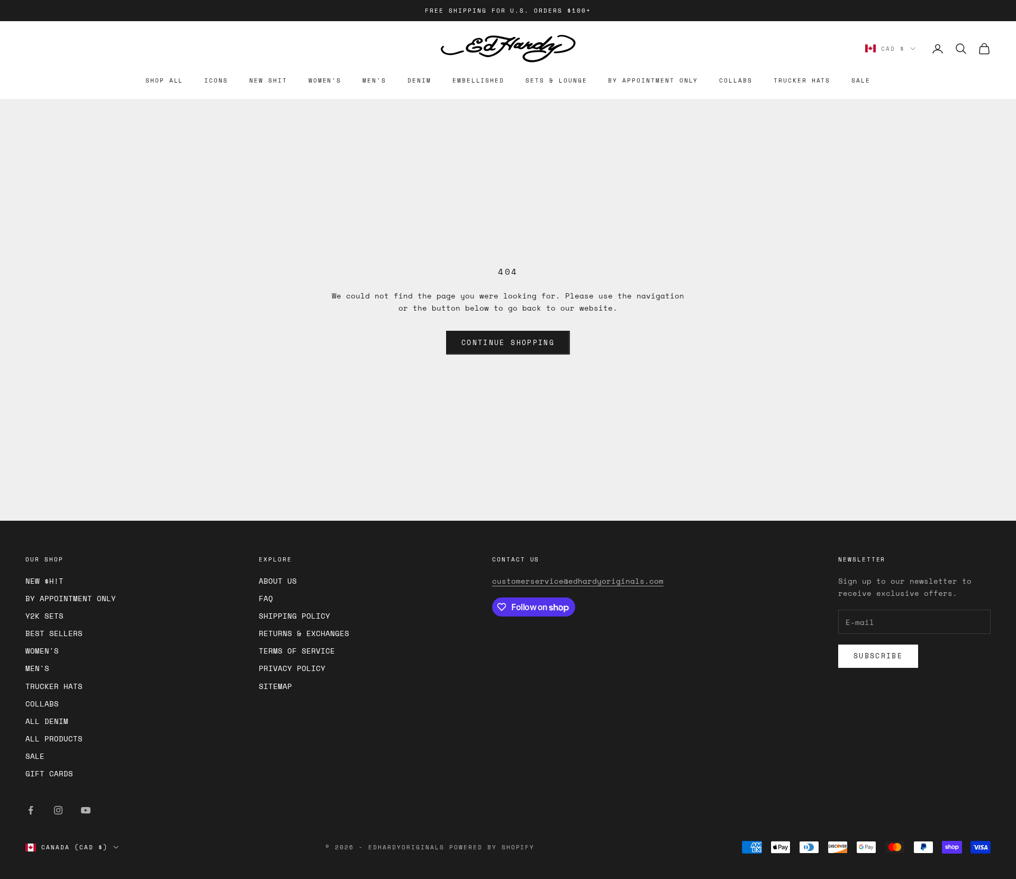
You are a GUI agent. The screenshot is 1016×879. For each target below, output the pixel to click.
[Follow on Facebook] (30, 810)
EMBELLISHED (478, 80)
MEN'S (374, 80)
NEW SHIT (268, 80)
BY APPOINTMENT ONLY (653, 80)
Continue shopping (508, 342)
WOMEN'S (325, 80)
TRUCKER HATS (802, 80)
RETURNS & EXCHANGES (304, 633)
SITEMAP (275, 686)
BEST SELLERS (54, 633)
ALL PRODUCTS (54, 738)
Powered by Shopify (492, 847)
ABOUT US (278, 580)
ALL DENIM (46, 721)
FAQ (266, 598)
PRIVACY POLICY (292, 668)
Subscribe (878, 655)
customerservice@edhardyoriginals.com (578, 580)
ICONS (216, 80)
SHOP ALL (165, 80)
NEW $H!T (44, 580)
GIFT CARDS (49, 773)
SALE (860, 80)
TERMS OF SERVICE (297, 650)
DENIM (419, 80)
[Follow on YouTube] (85, 810)
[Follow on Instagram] (58, 810)
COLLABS (735, 80)
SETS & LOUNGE (556, 80)
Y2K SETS (44, 615)
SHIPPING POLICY (294, 615)
